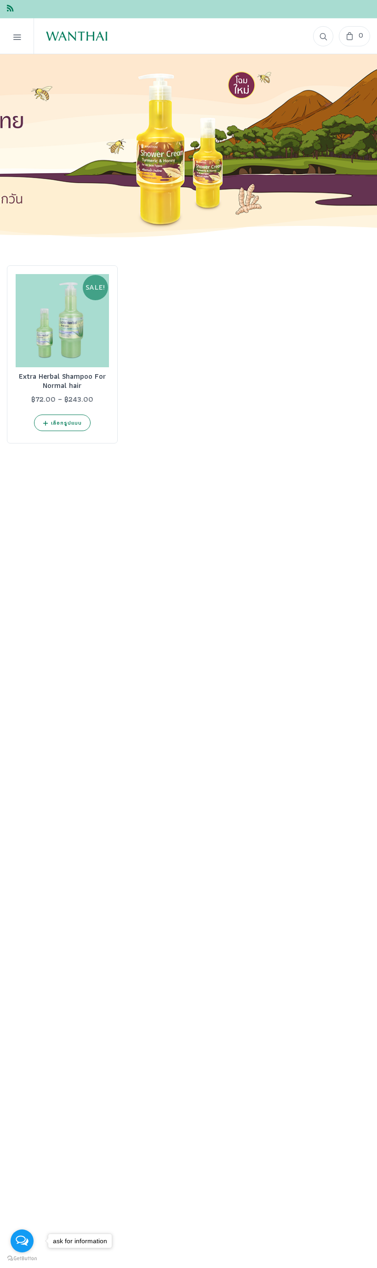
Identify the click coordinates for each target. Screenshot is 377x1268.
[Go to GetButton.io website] (22, 1259)
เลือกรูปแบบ (66, 422)
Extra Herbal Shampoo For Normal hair (62, 380)
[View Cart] (354, 36)
